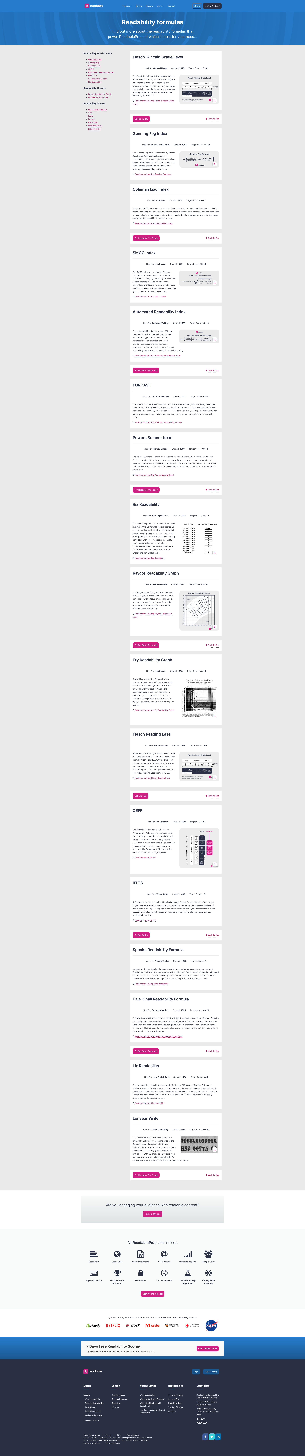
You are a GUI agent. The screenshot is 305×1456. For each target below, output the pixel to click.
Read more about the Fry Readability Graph (154, 710)
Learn (159, 6)
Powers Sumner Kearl (97, 79)
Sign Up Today (212, 6)
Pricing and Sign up (91, 1420)
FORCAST (92, 75)
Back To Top (213, 119)
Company (172, 1411)
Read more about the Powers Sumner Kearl (154, 475)
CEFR (90, 112)
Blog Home (201, 1418)
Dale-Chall (93, 122)
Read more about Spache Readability (151, 984)
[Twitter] (212, 1436)
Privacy (108, 1435)
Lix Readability (94, 125)
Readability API (91, 1407)
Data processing (133, 1435)
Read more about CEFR (145, 857)
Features (126, 6)
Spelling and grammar (93, 1415)
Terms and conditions (91, 1435)
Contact (171, 6)
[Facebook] (205, 1436)
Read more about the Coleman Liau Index (153, 223)
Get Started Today (207, 1348)
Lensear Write (94, 129)
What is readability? (147, 1395)
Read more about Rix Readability (150, 558)
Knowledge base (118, 1395)
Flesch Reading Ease (97, 109)
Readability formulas (93, 1411)
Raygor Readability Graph (99, 94)
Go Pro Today (141, 119)
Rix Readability (95, 82)
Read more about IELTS (145, 920)
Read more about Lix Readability (149, 1103)
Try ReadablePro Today (146, 238)
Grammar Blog (173, 1399)
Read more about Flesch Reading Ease (152, 778)
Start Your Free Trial (152, 1294)
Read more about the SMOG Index (150, 296)
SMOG (91, 69)
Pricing (139, 6)
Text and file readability (94, 1403)
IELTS (90, 116)
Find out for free (152, 1214)
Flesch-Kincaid (94, 59)
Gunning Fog (93, 62)
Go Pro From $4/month (146, 370)
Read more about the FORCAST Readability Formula (158, 422)
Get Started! (141, 796)
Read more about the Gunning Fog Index (153, 174)
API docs (115, 1407)
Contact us (116, 1403)
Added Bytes (126, 1438)
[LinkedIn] (218, 1436)
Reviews (149, 6)
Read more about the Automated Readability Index (158, 355)
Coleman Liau (94, 66)
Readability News (175, 1403)
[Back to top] (206, 118)
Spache (91, 119)
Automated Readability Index (101, 72)
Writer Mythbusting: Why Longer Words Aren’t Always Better (208, 1411)
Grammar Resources (119, 1399)
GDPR (119, 1435)
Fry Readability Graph (98, 97)
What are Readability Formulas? (152, 1399)
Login (197, 6)
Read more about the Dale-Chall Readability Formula (158, 1036)
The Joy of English (175, 1407)
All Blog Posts (202, 1422)
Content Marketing (175, 1395)
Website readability (92, 1399)
